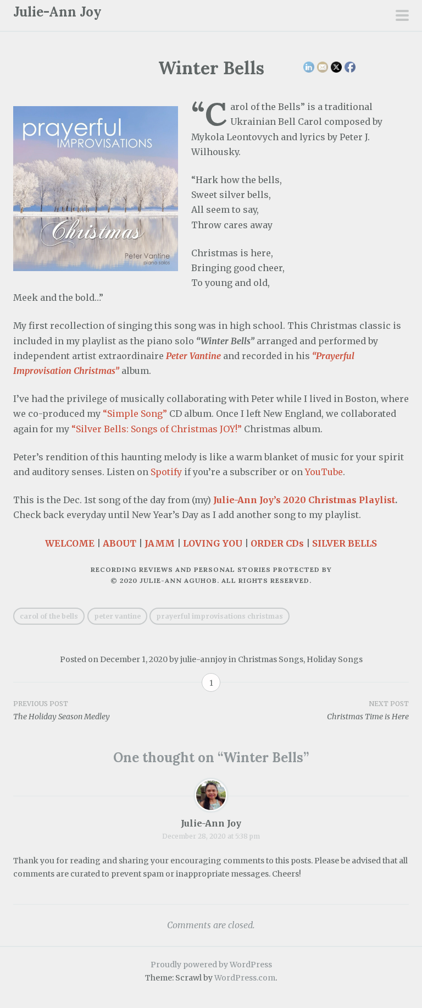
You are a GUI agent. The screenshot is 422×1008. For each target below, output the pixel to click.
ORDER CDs (277, 543)
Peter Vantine (117, 616)
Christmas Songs (270, 659)
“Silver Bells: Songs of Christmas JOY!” (156, 428)
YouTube (324, 471)
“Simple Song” (135, 413)
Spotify (166, 471)
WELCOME (70, 543)
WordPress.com (244, 978)
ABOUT (119, 543)
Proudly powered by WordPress (211, 965)
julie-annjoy (203, 659)
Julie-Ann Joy (57, 11)
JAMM (160, 543)
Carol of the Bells (49, 616)
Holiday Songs (335, 659)
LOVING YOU (212, 543)
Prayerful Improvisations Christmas (219, 616)
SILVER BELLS (344, 543)
